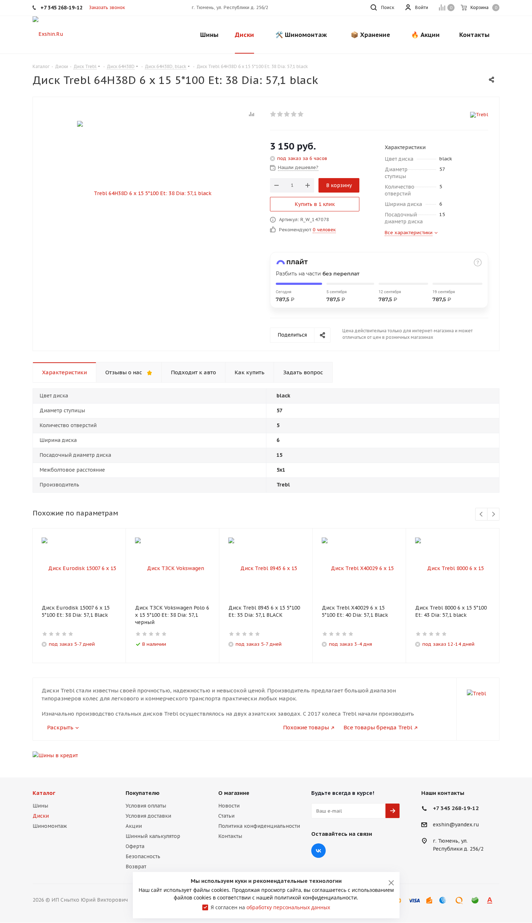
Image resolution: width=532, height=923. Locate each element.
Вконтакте (318, 850)
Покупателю (143, 792)
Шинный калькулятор (153, 836)
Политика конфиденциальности (259, 826)
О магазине (233, 792)
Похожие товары (306, 727)
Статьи (226, 816)
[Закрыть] (391, 882)
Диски (41, 816)
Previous (481, 514)
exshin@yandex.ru (456, 825)
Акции (134, 826)
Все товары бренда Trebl (377, 727)
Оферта (135, 846)
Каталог (44, 792)
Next (493, 514)
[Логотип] (48, 33)
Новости (229, 805)
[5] (300, 114)
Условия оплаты (146, 805)
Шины (40, 805)
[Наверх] (497, 760)
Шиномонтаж (50, 826)
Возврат (136, 866)
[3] (287, 114)
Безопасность (143, 856)
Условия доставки (148, 816)
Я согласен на (270, 907)
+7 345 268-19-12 (456, 808)
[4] (294, 114)
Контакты (230, 836)
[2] (280, 114)
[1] (273, 114)
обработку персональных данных (288, 907)
